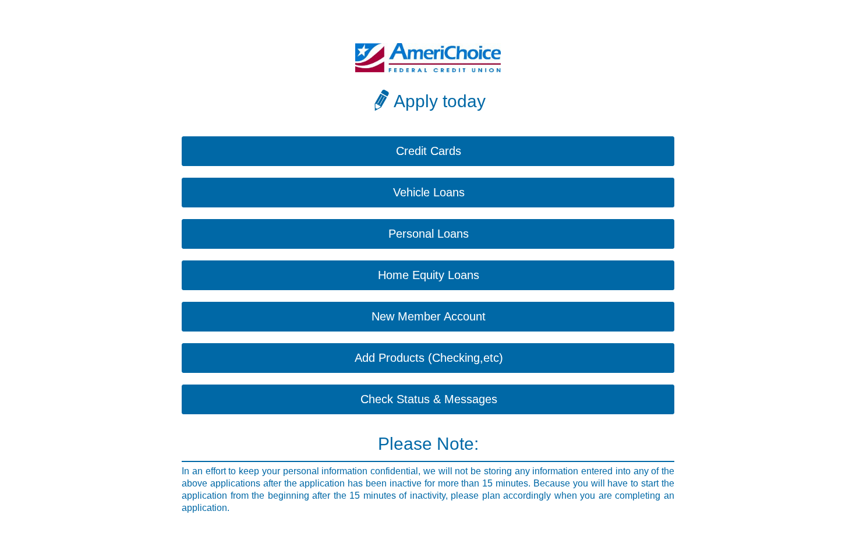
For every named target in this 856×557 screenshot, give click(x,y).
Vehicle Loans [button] (429, 192)
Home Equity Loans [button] (428, 275)
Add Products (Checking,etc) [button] (429, 357)
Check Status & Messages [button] (428, 399)
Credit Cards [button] (428, 150)
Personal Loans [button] (428, 233)
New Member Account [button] (429, 316)
